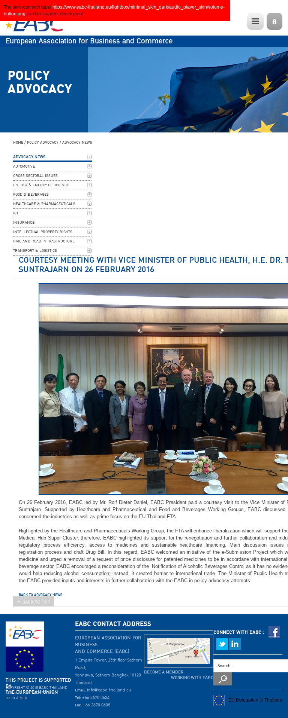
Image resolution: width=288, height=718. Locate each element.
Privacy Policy (39, 693)
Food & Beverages (31, 194)
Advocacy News (77, 142)
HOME (18, 142)
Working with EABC (192, 677)
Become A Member (163, 672)
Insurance (23, 222)
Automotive (24, 166)
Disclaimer (16, 698)
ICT (15, 213)
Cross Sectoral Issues (35, 175)
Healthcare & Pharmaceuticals (44, 204)
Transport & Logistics (35, 250)
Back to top (36, 602)
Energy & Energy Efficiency (41, 185)
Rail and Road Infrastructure (44, 241)
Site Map (14, 693)
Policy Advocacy (42, 142)
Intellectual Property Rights (42, 232)
